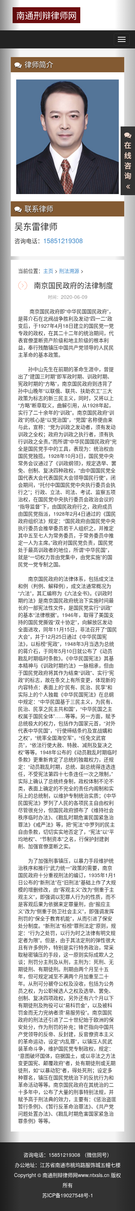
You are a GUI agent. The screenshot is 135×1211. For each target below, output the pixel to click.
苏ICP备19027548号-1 (67, 1195)
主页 (48, 270)
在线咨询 (127, 160)
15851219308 (65, 1154)
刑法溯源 (69, 270)
